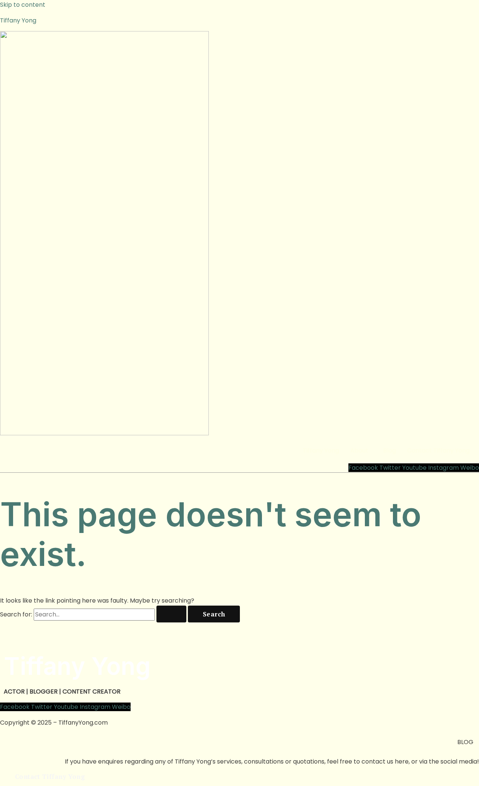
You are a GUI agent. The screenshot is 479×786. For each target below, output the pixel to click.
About (359, 450)
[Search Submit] (171, 614)
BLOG (465, 742)
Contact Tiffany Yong (438, 450)
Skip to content (22, 4)
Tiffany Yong (18, 20)
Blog (389, 450)
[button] (361, 450)
